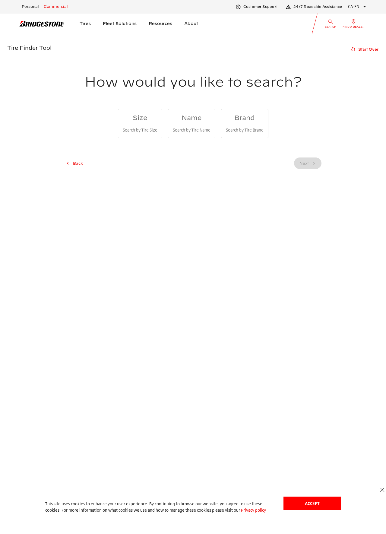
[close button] (382, 490)
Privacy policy (253, 510)
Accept (312, 503)
